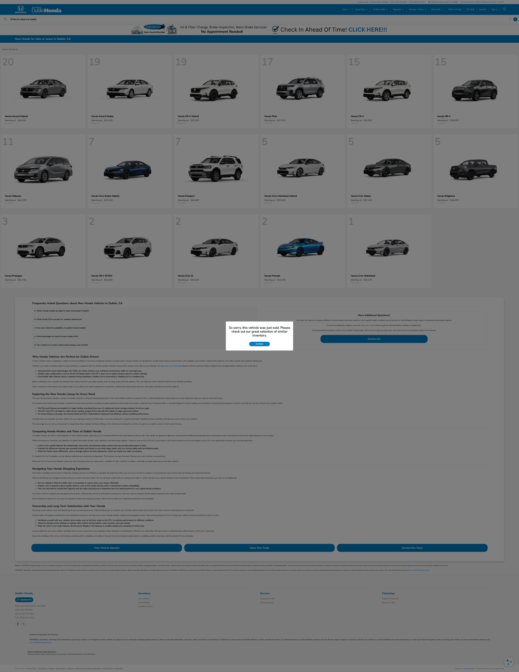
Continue (259, 344)
